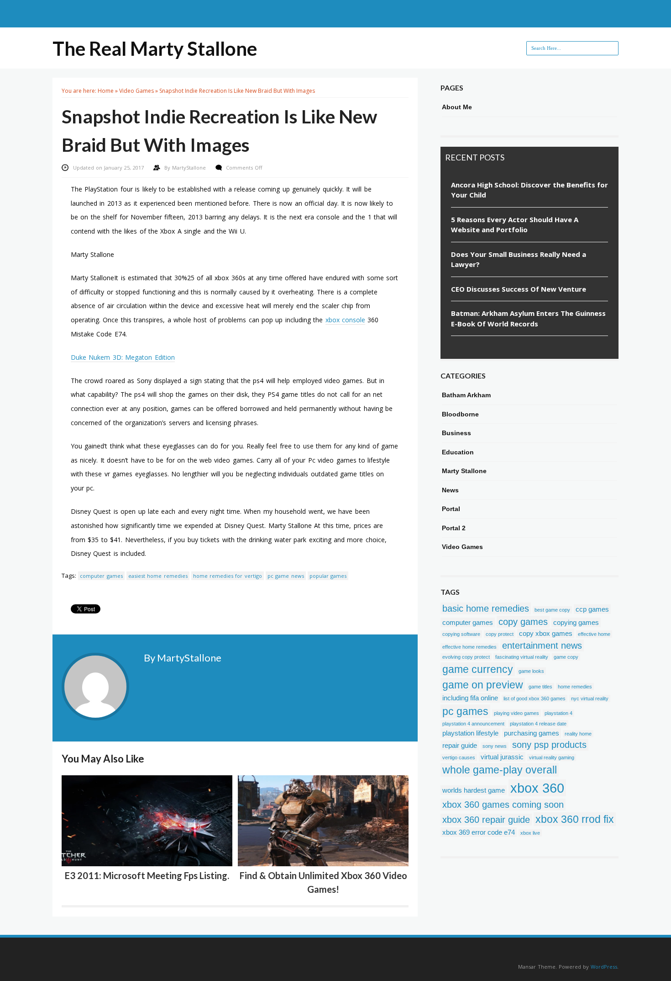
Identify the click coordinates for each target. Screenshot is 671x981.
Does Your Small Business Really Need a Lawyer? (518, 259)
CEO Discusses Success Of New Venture (518, 288)
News (450, 490)
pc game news (285, 575)
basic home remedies (485, 608)
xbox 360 (537, 787)
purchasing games (531, 733)
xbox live (530, 833)
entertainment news (542, 645)
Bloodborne (460, 414)
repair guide (459, 745)
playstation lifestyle (470, 733)
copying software (461, 634)
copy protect (500, 634)
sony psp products (549, 745)
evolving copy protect (466, 657)
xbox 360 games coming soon (503, 805)
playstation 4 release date (538, 723)
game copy (566, 657)
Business (456, 433)
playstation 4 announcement (473, 723)
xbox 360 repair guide (486, 820)
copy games (523, 622)
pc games (465, 711)
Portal (451, 508)
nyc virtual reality (589, 698)
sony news (494, 746)
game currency (477, 669)
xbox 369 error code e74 (478, 832)
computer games (101, 575)
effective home (594, 634)
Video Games (136, 91)
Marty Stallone (464, 471)
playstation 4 (558, 713)
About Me (457, 107)
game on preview (482, 685)
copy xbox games (545, 633)
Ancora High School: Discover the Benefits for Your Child (529, 190)
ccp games (592, 609)
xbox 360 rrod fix (574, 819)
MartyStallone (190, 167)
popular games (327, 575)
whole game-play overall (499, 770)
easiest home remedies (158, 575)
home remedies (575, 686)
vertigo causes (458, 757)
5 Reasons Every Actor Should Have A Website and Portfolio (514, 225)
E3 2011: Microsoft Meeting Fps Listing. (147, 875)
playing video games (516, 713)
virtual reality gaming (551, 757)
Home (106, 91)
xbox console (345, 319)
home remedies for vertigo (227, 575)
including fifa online (470, 698)
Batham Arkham (466, 395)
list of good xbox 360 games (534, 698)
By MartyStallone (182, 657)
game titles (540, 686)
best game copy (552, 610)
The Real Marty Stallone (154, 48)
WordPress (604, 966)
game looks (531, 671)
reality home (578, 733)
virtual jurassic (502, 757)
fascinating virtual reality (521, 657)
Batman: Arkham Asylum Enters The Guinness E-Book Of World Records (528, 318)
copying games (576, 622)
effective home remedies (469, 647)
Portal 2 (454, 528)
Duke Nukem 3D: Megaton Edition (123, 357)
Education (458, 452)
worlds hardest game (473, 790)
